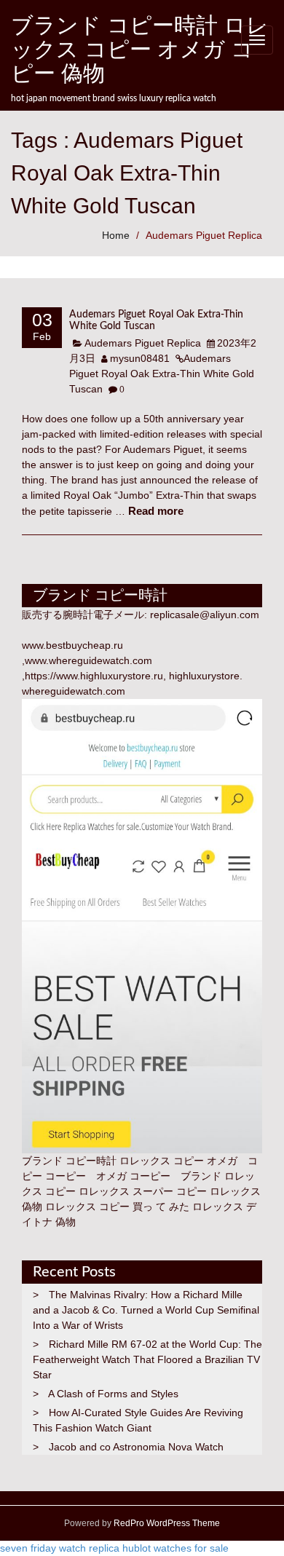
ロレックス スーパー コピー (143, 1191)
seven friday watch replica (59, 1548)
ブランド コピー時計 (69, 1160)
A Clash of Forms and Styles (113, 1393)
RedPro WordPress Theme (165, 1523)
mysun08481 (140, 358)
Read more (156, 511)
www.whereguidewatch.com (88, 660)
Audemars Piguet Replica (204, 235)
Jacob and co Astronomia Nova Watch (136, 1447)
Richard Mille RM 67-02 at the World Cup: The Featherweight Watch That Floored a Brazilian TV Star (147, 1359)
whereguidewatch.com (73, 691)
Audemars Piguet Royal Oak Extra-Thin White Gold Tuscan (161, 373)
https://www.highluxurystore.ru (94, 676)
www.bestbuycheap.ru (72, 645)
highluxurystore (204, 676)
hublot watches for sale (175, 1548)
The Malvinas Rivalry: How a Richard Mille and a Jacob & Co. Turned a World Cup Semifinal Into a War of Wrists (146, 1310)
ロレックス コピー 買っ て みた (117, 1206)
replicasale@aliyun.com (204, 614)
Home (116, 235)
